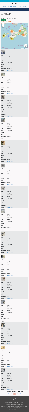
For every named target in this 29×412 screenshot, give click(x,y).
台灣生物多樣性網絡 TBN (13, 402)
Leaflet (23, 48)
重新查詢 (3, 20)
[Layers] (25, 45)
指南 (24, 6)
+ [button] (2, 24)
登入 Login (11, 0)
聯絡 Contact (18, 0)
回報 (4, 6)
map (14, 36)
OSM (27, 48)
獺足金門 (14, 3)
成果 (19, 6)
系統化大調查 (12, 6)
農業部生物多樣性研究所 (11, 404)
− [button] (2, 26)
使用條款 (20, 408)
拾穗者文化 (16, 410)
